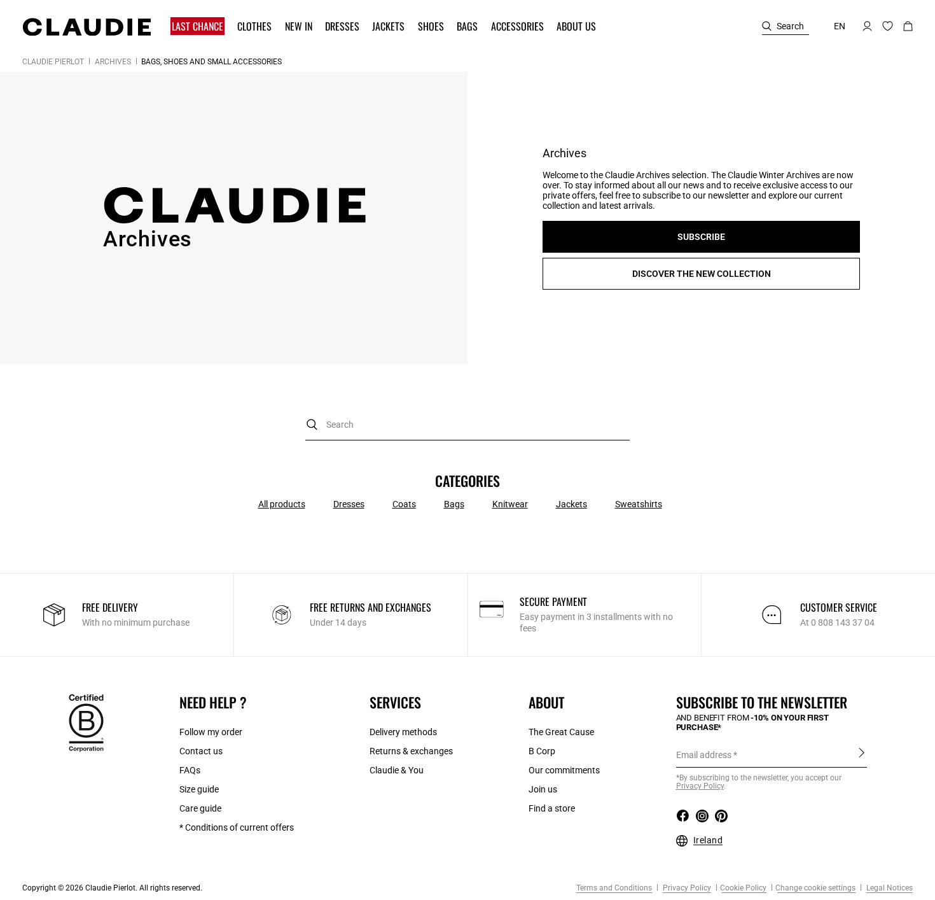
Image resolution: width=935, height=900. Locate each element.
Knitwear (510, 504)
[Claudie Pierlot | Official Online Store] (86, 27)
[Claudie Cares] (86, 722)
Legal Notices (888, 887)
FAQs (189, 770)
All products (281, 504)
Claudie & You (397, 770)
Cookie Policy (743, 887)
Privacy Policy (686, 887)
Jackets (571, 504)
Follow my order (210, 732)
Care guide (200, 808)
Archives (113, 62)
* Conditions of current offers (236, 827)
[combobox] (467, 424)
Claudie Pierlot (53, 62)
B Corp (542, 751)
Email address (703, 755)
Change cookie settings (815, 887)
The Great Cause (561, 732)
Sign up (861, 754)
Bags (454, 504)
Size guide (199, 789)
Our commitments (564, 770)
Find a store (552, 808)
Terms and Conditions (614, 887)
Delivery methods (403, 732)
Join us (543, 789)
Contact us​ (201, 751)
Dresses (348, 504)
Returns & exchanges (411, 751)
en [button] (839, 26)
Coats (404, 504)
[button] (198, 26)
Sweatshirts (638, 504)
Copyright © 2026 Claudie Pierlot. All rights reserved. (112, 887)
